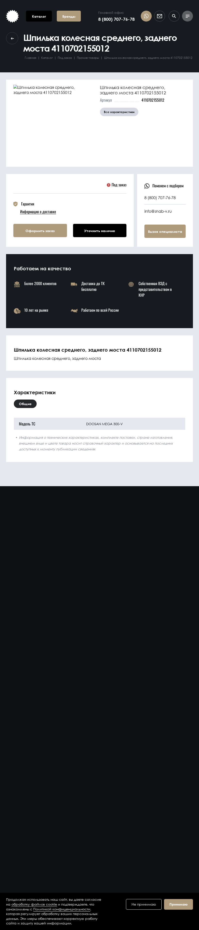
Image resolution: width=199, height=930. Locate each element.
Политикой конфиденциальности (61, 909)
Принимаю (178, 904)
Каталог (47, 58)
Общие (25, 404)
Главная (30, 58)
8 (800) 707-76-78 (116, 19)
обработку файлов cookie (34, 904)
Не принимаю (144, 904)
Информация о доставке (38, 211)
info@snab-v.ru (158, 211)
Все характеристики (119, 112)
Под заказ (65, 58)
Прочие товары (88, 58)
